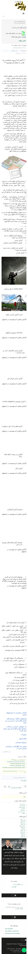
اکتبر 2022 (23, 821)
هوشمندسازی (18, 948)
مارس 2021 (22, 832)
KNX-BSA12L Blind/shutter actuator (17, 765)
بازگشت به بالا (23, 780)
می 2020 (23, 835)
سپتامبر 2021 (22, 826)
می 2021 (23, 829)
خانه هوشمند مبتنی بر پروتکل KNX (18, 759)
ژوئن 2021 (23, 827)
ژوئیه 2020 (23, 833)
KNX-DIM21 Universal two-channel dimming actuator (14, 767)
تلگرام (18, 884)
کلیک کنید (14, 886)
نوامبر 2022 (22, 819)
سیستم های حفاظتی (11, 948)
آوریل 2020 (23, 836)
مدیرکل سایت (15, 47)
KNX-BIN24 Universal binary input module (16, 761)
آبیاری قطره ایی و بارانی (15, 950)
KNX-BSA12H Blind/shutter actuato (17, 763)
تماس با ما (19, 951)
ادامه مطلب (22, 41)
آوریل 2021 (23, 830)
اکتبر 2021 (23, 824)
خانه (15, 21)
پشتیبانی (14, 951)
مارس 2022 (22, 822)
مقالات (24, 796)
